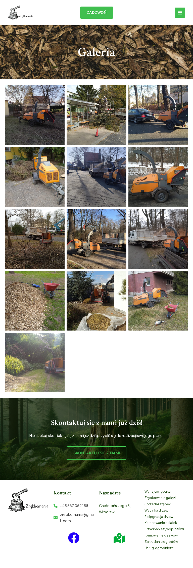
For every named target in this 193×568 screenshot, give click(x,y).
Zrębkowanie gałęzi (160, 498)
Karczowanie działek (160, 523)
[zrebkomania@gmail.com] (74, 517)
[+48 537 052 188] (71, 505)
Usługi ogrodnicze (159, 548)
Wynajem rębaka (157, 491)
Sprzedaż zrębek (157, 504)
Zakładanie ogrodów (161, 542)
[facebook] (74, 538)
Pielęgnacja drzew (158, 517)
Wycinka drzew (156, 510)
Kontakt (62, 493)
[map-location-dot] (119, 538)
